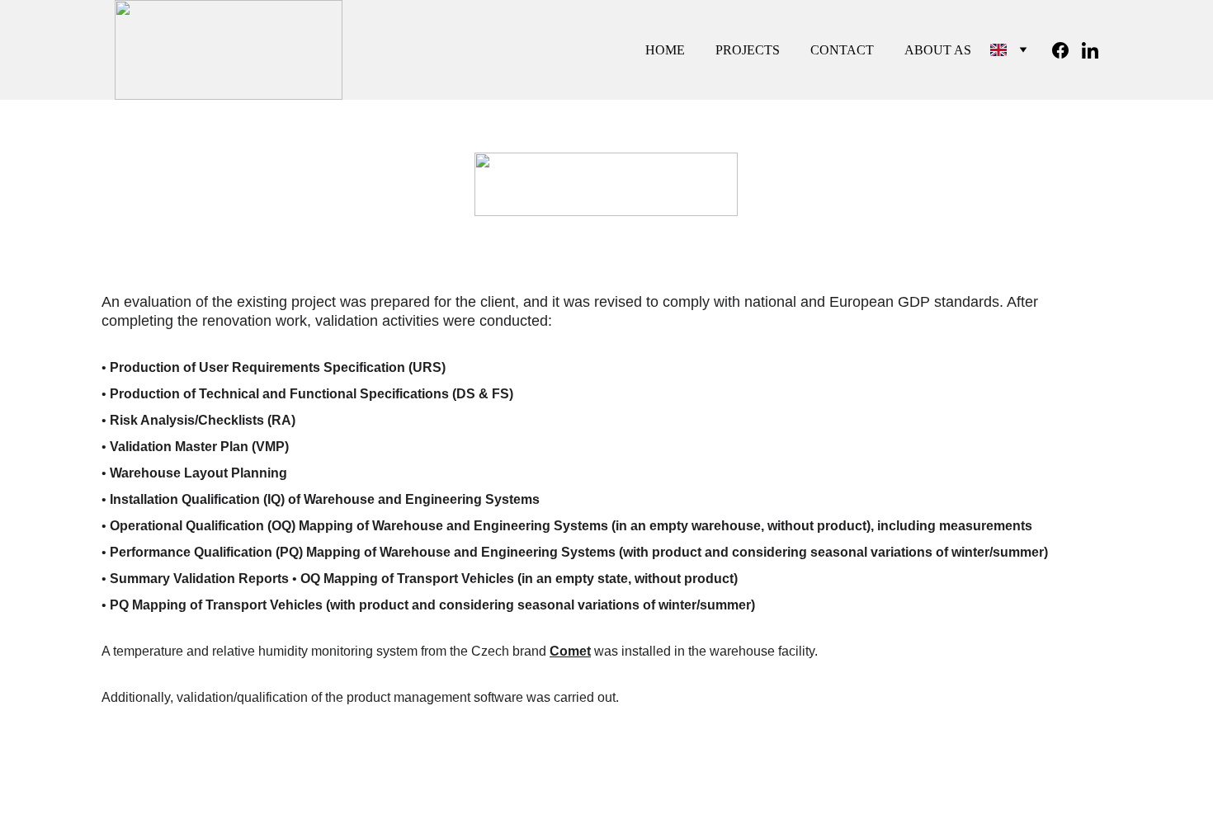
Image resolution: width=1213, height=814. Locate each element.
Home (665, 50)
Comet (570, 651)
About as (937, 50)
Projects (747, 50)
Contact (842, 50)
